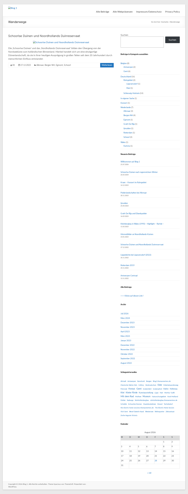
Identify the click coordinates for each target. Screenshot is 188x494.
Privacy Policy (172, 12)
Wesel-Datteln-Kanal (136, 411)
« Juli (149, 473)
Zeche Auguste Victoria (129, 415)
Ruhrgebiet (128, 80)
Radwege (130, 400)
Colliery (141, 385)
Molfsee (138, 396)
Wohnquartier (159, 411)
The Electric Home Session (164, 408)
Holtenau (173, 389)
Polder (123, 400)
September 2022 (128, 359)
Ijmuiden (127, 129)
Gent (126, 71)
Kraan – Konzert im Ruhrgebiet (133, 183)
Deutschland (126, 77)
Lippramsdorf (132, 84)
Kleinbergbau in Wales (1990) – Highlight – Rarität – (142, 224)
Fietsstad (124, 389)
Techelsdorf (168, 404)
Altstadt (123, 381)
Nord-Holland (172, 396)
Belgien (124, 63)
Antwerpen (128, 67)
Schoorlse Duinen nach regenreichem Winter (139, 172)
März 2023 (125, 336)
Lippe (156, 393)
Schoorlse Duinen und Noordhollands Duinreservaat (44, 36)
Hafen (165, 389)
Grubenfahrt (147, 389)
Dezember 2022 (128, 345)
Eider (160, 385)
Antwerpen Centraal (129, 276)
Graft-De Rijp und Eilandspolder (134, 214)
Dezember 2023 (128, 323)
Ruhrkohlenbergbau (142, 400)
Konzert (124, 103)
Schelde (124, 404)
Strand (159, 404)
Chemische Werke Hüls (129, 385)
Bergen (149, 381)
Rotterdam (128, 133)
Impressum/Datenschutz (149, 12)
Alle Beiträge (102, 12)
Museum (147, 397)
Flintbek (131, 389)
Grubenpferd (157, 389)
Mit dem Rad (127, 396)
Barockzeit (141, 381)
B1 (13, 65)
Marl (128, 88)
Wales (123, 142)
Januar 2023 (126, 341)
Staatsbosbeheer (149, 404)
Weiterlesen (107, 65)
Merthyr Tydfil (169, 393)
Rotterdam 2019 (128, 265)
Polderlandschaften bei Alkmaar (134, 193)
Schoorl (67, 65)
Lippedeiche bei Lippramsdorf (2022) (136, 255)
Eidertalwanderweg (170, 385)
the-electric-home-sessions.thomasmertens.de (137, 408)
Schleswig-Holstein (132, 93)
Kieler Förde (131, 393)
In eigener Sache (127, 99)
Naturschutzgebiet (159, 396)
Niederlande (126, 107)
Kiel (122, 393)
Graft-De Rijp (129, 124)
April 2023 (125, 332)
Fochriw (127, 146)
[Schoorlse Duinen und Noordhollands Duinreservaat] (61, 42)
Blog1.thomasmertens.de (162, 381)
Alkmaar (40, 65)
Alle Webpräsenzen (123, 12)
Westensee (149, 411)
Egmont (59, 65)
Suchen (124, 35)
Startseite (164, 22)
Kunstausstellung (146, 393)
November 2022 (128, 350)
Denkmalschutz (150, 385)
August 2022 (126, 363)
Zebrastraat (170, 411)
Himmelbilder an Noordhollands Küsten (137, 234)
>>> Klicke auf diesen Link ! (132, 296)
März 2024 (125, 318)
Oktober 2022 (127, 354)
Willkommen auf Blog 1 (130, 162)
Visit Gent (124, 411)
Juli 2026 (125, 314)
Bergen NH (50, 65)
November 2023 (128, 327)
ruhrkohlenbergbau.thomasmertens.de (163, 400)
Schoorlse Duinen (135, 404)
